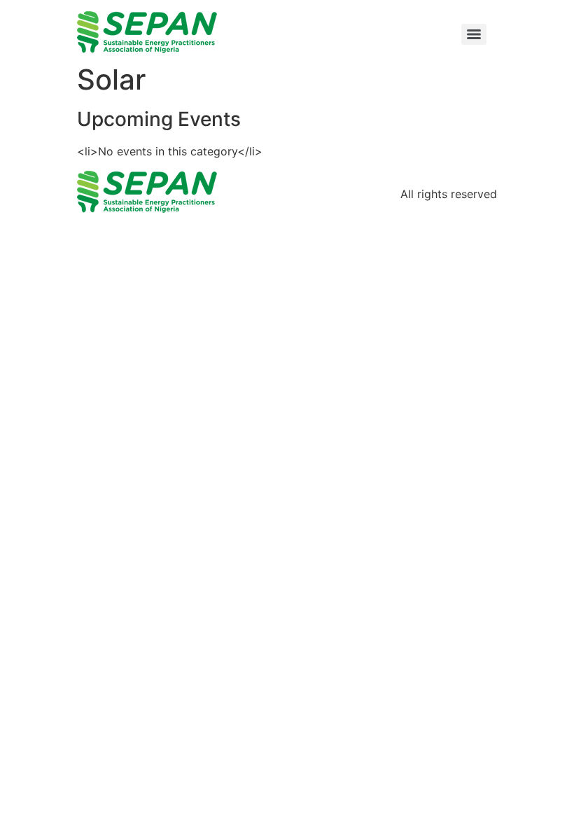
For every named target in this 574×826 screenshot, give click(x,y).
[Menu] (473, 34)
